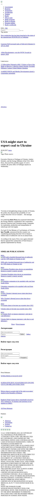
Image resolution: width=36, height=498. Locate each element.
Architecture (9, 12)
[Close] (22, 30)
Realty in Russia (10, 21)
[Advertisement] (13, 91)
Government (9, 7)
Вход (13, 324)
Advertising (8, 422)
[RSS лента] (7, 429)
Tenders (7, 14)
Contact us (8, 426)
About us (8, 421)
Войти (22, 334)
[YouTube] (3, 429)
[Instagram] (5, 429)
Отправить (23, 357)
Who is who (8, 18)
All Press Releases (6, 408)
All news (3, 107)
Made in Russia (10, 19)
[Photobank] (1, 429)
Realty (7, 16)
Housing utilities (10, 23)
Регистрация (20, 324)
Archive (7, 424)
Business (7, 9)
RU (6, 28)
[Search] (20, 30)
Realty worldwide (10, 25)
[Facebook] (9, 429)
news (10, 150)
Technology (8, 10)
